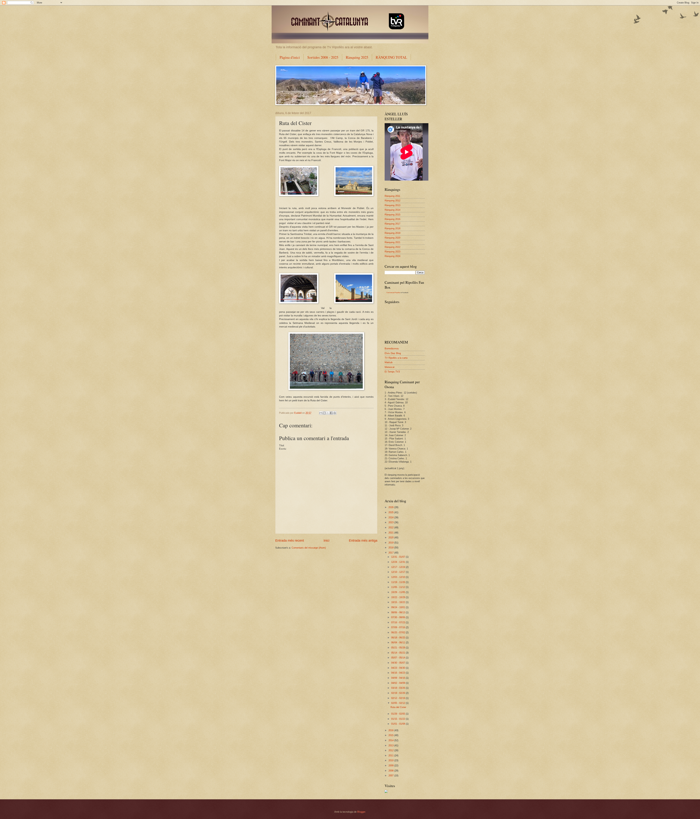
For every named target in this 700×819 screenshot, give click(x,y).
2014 (391, 740)
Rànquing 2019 (392, 233)
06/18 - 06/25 (398, 637)
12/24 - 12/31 (398, 562)
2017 (391, 552)
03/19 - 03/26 (398, 688)
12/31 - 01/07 (398, 556)
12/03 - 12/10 (398, 577)
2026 (391, 507)
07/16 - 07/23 (398, 622)
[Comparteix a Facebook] (331, 413)
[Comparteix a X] (328, 413)
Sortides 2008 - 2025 (322, 57)
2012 (391, 750)
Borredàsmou (392, 348)
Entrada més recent (289, 540)
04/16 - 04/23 (398, 672)
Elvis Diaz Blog (393, 353)
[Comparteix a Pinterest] (335, 413)
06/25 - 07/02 (398, 632)
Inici (326, 540)
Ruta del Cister (398, 707)
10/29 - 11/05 (398, 592)
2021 (391, 532)
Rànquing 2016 (392, 219)
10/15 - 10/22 (398, 602)
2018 (391, 547)
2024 (391, 517)
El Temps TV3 (392, 371)
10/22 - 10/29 (398, 597)
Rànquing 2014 (392, 209)
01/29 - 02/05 (398, 713)
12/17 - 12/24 (398, 567)
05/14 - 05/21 (398, 652)
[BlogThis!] (324, 413)
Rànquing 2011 (392, 196)
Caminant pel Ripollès (393, 292)
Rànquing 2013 (392, 205)
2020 (391, 537)
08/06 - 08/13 (398, 612)
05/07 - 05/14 (398, 657)
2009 (391, 765)
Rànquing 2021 (392, 242)
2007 (391, 775)
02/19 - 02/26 (398, 693)
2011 (391, 755)
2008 (391, 770)
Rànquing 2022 (392, 247)
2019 (391, 542)
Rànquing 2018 (392, 228)
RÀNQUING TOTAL (391, 57)
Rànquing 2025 (357, 57)
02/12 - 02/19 (398, 698)
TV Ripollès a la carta (396, 357)
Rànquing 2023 (392, 251)
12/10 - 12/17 (398, 572)
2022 (391, 527)
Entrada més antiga (363, 540)
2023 (391, 522)
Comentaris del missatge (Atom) (309, 547)
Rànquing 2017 (392, 223)
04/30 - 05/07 (398, 662)
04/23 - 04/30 (398, 667)
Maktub (388, 362)
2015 (391, 735)
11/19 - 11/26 (398, 582)
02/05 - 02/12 (398, 703)
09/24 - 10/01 (398, 607)
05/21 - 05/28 (398, 647)
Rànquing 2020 (392, 237)
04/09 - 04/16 (398, 677)
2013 (391, 745)
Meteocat (389, 367)
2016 (391, 730)
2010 (391, 760)
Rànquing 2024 (392, 256)
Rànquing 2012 (392, 200)
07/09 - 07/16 (398, 627)
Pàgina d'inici (290, 57)
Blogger (361, 811)
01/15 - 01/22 (398, 718)
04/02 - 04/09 (398, 683)
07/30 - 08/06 (398, 617)
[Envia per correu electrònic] (321, 413)
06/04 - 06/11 (398, 642)
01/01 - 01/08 (398, 723)
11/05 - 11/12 (398, 587)
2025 (391, 512)
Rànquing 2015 (392, 214)
